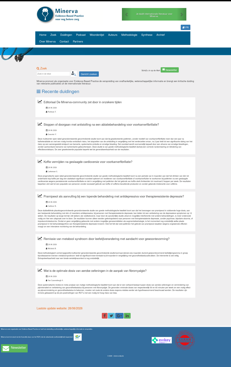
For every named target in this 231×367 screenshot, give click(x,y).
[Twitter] (111, 316)
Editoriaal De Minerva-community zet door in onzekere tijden (83, 102)
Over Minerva (47, 41)
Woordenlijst (97, 35)
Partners (78, 41)
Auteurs (112, 35)
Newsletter (171, 70)
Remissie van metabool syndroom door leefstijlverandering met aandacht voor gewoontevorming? (107, 238)
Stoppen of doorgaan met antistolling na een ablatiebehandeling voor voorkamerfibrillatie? (101, 124)
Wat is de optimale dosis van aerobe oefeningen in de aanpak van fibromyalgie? (95, 270)
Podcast (81, 35)
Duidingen (66, 35)
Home (42, 35)
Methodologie (129, 35)
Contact (64, 41)
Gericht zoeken (89, 74)
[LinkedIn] (127, 316)
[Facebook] (104, 316)
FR (187, 27)
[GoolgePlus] (119, 316)
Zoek (53, 35)
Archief (160, 35)
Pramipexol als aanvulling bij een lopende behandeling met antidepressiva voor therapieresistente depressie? (114, 196)
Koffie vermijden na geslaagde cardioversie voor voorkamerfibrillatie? (88, 161)
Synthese (146, 35)
